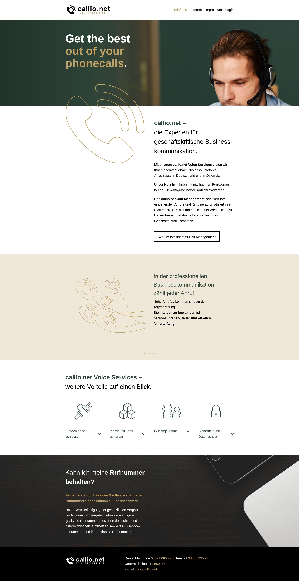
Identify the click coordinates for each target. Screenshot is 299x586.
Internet (196, 10)
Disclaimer (145, 584)
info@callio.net (146, 569)
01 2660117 (156, 564)
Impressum (213, 10)
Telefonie (180, 10)
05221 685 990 (162, 558)
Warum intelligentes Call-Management (187, 237)
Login (229, 10)
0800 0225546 (198, 558)
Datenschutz (131, 584)
